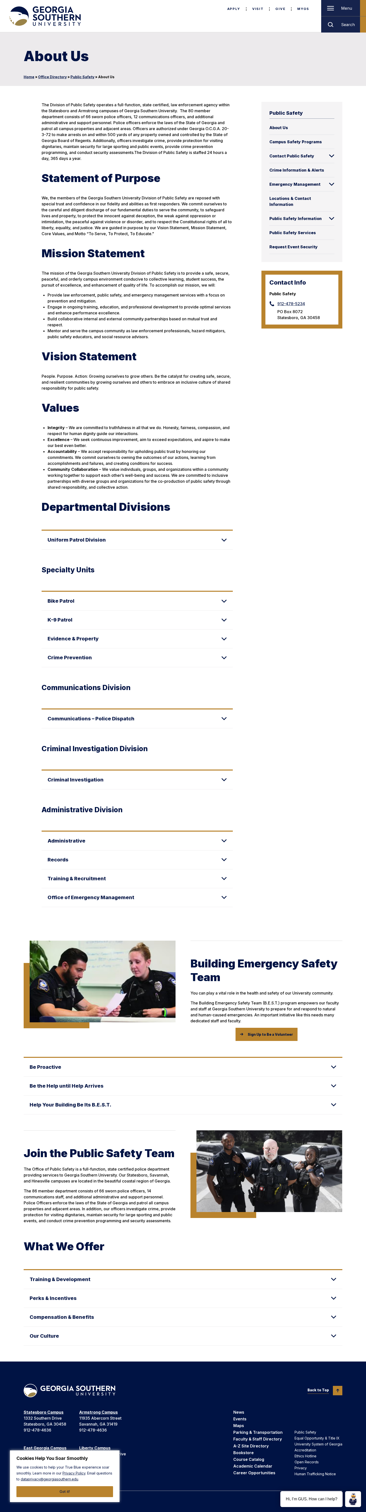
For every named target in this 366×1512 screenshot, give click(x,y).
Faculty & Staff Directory (257, 1439)
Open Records (307, 1462)
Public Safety (82, 77)
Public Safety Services (292, 232)
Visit (257, 9)
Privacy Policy (73, 1473)
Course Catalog (248, 1459)
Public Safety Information (295, 218)
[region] (65, 1476)
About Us (278, 127)
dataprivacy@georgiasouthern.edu (49, 1479)
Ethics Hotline (305, 1456)
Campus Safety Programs (295, 141)
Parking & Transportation (258, 1432)
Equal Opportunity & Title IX (317, 1438)
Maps (238, 1425)
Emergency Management (294, 184)
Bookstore (243, 1452)
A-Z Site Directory (251, 1445)
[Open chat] (353, 1499)
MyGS (303, 9)
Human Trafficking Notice (315, 1474)
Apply (233, 9)
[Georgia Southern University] (44, 16)
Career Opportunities (254, 1472)
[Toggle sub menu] (331, 156)
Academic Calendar (252, 1466)
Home (29, 77)
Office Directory (52, 77)
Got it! (65, 1491)
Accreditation (305, 1450)
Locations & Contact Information (290, 201)
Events (239, 1418)
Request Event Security (293, 246)
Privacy (301, 1468)
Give (280, 9)
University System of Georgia (318, 1444)
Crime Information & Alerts (296, 170)
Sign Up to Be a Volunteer (270, 1034)
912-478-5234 (291, 303)
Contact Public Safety (291, 155)
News (238, 1412)
